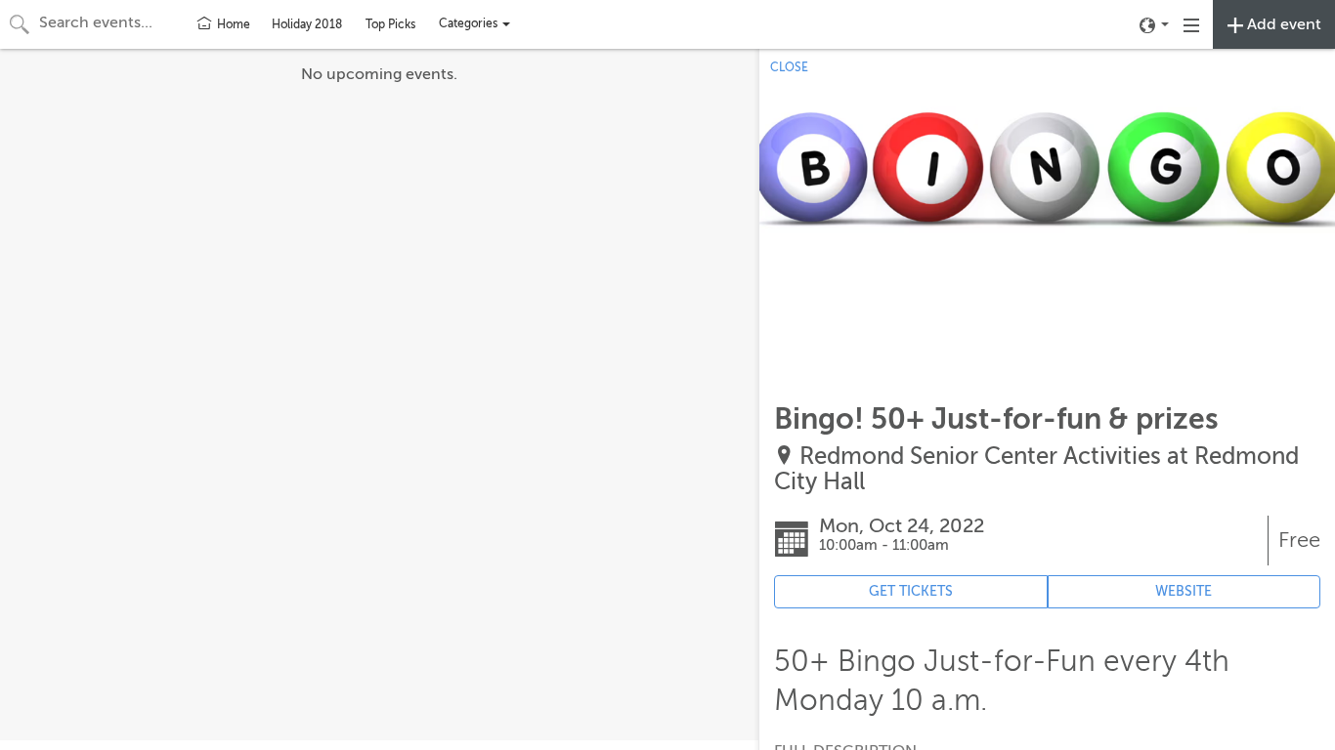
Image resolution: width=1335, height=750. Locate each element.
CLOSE (789, 67)
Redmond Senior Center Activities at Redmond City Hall (1036, 469)
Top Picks (390, 24)
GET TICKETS (911, 591)
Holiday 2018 (307, 24)
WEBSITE (1183, 591)
